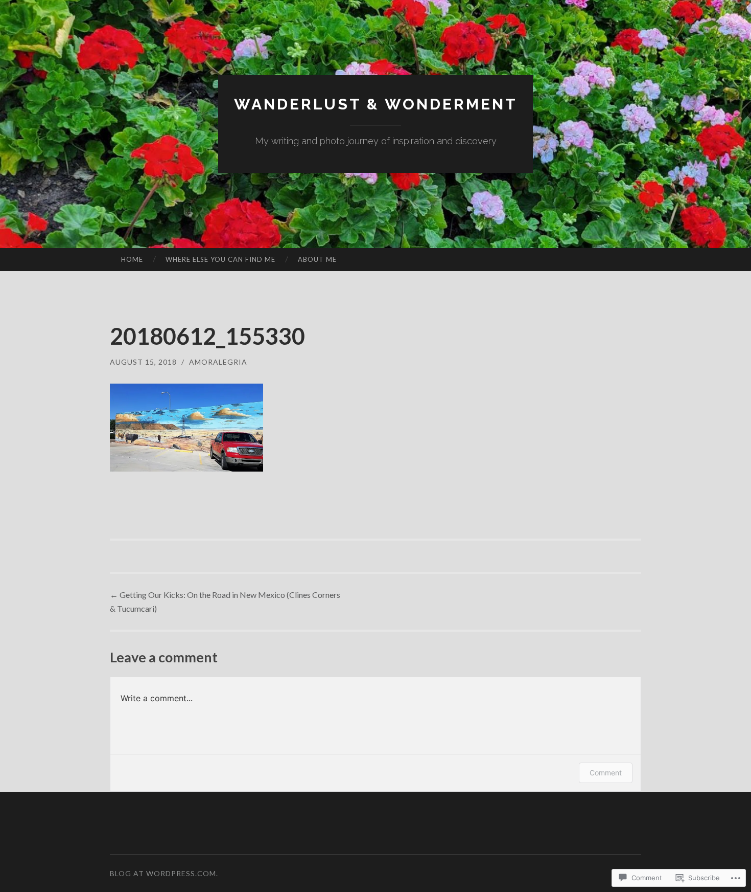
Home (132, 259)
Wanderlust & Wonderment (376, 104)
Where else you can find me (220, 259)
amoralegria (218, 362)
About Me (317, 259)
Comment (606, 772)
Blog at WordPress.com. (164, 873)
